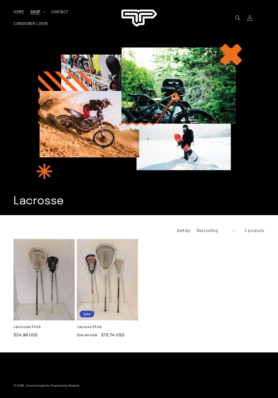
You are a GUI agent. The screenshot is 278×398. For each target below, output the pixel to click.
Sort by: (184, 230)
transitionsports (38, 385)
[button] (37, 12)
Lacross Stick (89, 327)
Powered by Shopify (65, 385)
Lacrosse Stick (27, 327)
